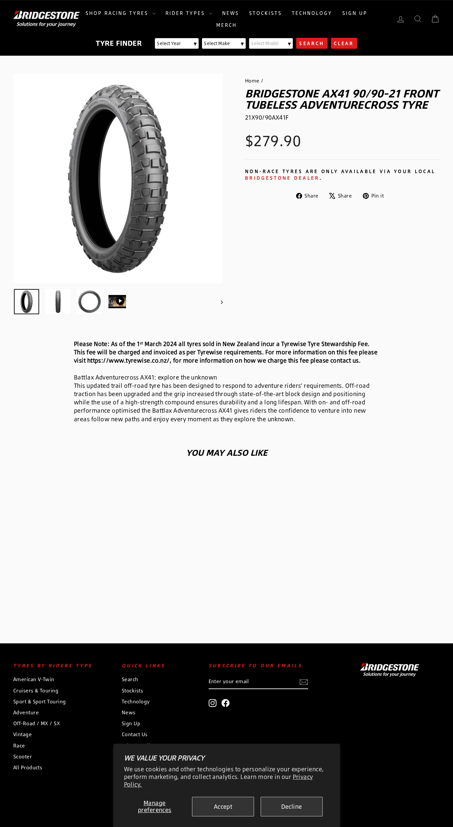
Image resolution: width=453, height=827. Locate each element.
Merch (226, 25)
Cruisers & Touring (35, 690)
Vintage (22, 734)
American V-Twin (33, 679)
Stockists (265, 13)
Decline (291, 806)
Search (130, 679)
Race (19, 745)
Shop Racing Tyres (118, 13)
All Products (27, 767)
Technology (312, 13)
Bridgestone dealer (282, 178)
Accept (223, 806)
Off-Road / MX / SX (36, 723)
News (230, 13)
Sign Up (354, 13)
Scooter (22, 756)
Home (252, 81)
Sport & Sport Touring (39, 701)
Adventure (26, 712)
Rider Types (186, 13)
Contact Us (135, 734)
